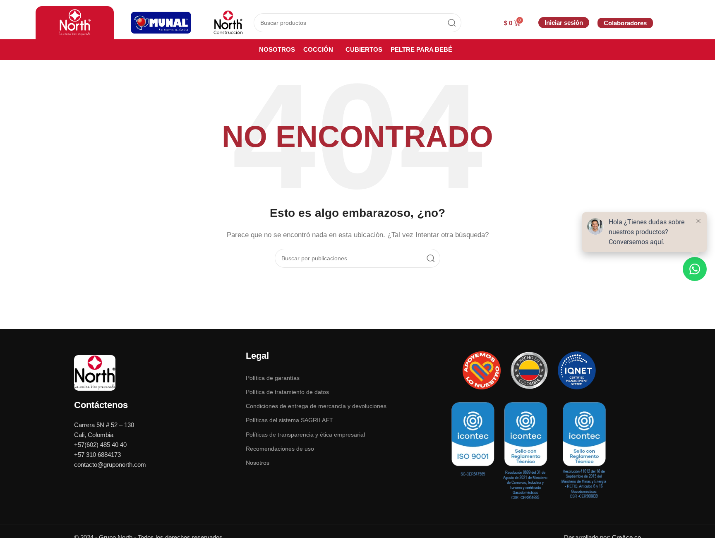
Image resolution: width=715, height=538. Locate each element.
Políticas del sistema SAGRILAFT (289, 420)
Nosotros (257, 462)
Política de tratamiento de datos (287, 392)
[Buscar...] (451, 22)
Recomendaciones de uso (280, 448)
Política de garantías (273, 378)
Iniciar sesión (564, 22)
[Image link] (94, 372)
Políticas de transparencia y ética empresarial (305, 434)
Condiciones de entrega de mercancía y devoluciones (316, 406)
